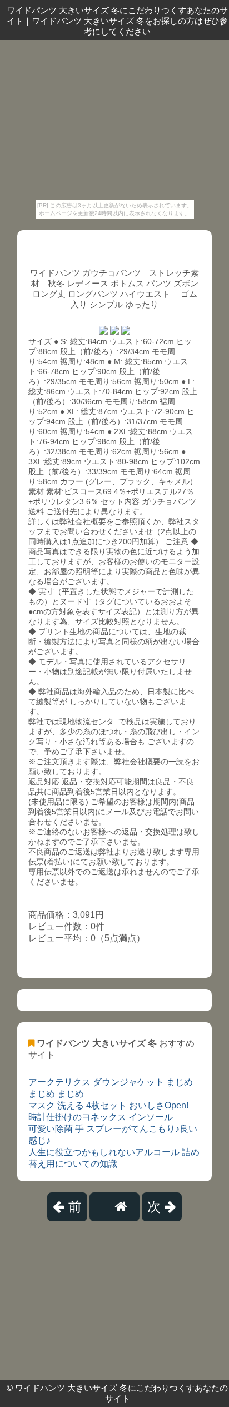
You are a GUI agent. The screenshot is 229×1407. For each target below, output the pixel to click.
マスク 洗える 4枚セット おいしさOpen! (108, 1105)
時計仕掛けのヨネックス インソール (100, 1117)
